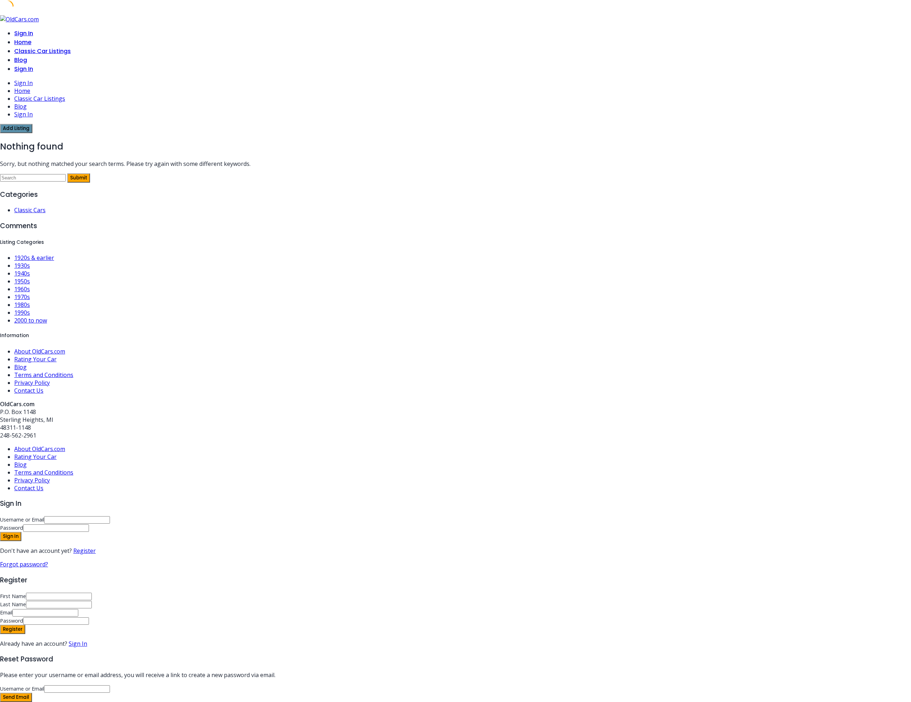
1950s (22, 281)
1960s (22, 289)
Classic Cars (30, 210)
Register (84, 551)
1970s (22, 297)
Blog (20, 60)
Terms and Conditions (43, 375)
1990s (22, 312)
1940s (22, 273)
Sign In (78, 644)
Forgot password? (24, 564)
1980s (22, 305)
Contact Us (28, 390)
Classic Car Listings (42, 51)
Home (22, 42)
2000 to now (30, 320)
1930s (22, 265)
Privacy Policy (32, 383)
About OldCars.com (39, 351)
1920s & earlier (34, 258)
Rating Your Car (35, 359)
